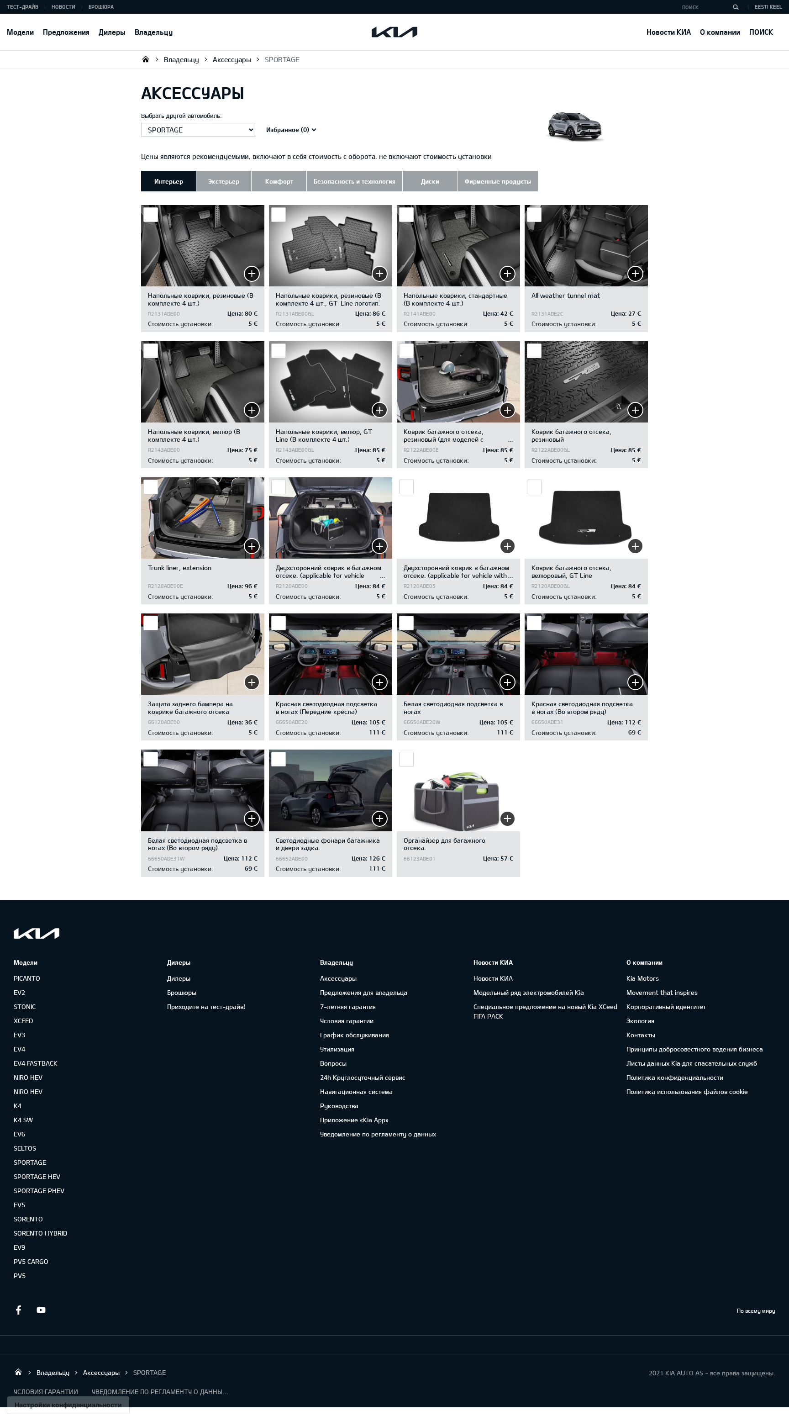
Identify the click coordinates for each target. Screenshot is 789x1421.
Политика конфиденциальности (674, 1077)
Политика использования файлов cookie (687, 1091)
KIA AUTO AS (145, 58)
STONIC (25, 1006)
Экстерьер (223, 181)
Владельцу (154, 31)
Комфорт (279, 181)
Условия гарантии (346, 1021)
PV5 (20, 1275)
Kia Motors (642, 978)
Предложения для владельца (363, 992)
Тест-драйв (22, 7)
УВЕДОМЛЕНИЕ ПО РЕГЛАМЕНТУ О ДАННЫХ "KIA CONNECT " (160, 1391)
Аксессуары (232, 59)
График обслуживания (354, 1035)
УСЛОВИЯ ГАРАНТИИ (46, 1391)
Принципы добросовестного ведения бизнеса (694, 1049)
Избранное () (287, 129)
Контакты (640, 1035)
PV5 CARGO (31, 1261)
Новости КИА (669, 31)
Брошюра (101, 7)
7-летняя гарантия (348, 1006)
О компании (720, 31)
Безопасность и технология (354, 181)
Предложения (66, 31)
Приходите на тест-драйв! (206, 1006)
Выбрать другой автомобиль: (181, 115)
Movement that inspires (662, 992)
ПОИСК (761, 31)
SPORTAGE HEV (37, 1176)
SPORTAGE (282, 59)
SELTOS (25, 1148)
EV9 (19, 1247)
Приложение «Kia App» (354, 1120)
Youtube (41, 1310)
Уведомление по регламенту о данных (378, 1134)
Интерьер (168, 181)
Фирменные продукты (498, 181)
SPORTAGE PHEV (39, 1190)
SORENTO (28, 1219)
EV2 (19, 992)
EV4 (19, 1049)
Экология (640, 1021)
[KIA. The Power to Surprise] (36, 933)
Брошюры (181, 992)
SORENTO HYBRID (40, 1233)
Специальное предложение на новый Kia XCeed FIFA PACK (545, 1011)
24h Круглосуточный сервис (362, 1077)
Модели (20, 31)
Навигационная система (356, 1091)
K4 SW (23, 1120)
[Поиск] (736, 7)
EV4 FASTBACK (36, 1063)
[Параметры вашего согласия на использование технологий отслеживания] (68, 1405)
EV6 (19, 1134)
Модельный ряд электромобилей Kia (528, 992)
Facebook (18, 1310)
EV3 (19, 1035)
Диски (430, 181)
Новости (63, 7)
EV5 (19, 1205)
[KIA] (394, 32)
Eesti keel (768, 7)
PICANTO (27, 978)
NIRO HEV (28, 1077)
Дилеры (112, 31)
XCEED (23, 1021)
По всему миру (756, 1310)
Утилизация (337, 1049)
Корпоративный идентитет (666, 1006)
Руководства (339, 1105)
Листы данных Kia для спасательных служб (691, 1063)
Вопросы (333, 1063)
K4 (17, 1105)
